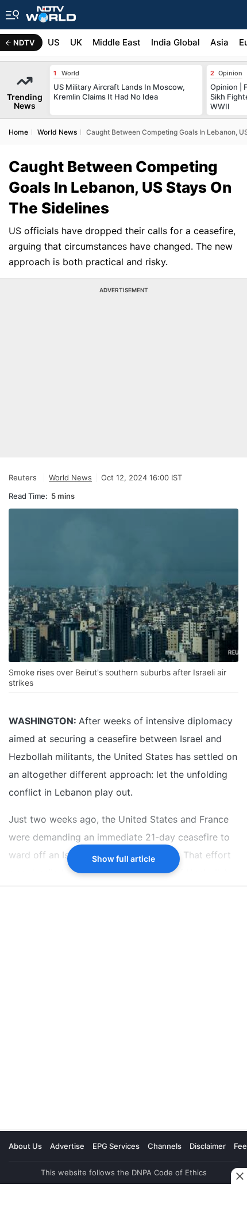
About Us (25, 1146)
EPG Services (116, 1146)
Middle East (116, 42)
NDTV (23, 42)
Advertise (67, 1146)
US (54, 42)
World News (70, 477)
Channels (165, 1146)
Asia (219, 42)
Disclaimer (208, 1146)
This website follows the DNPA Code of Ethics (124, 1172)
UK (76, 42)
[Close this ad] (239, 1176)
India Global (175, 42)
